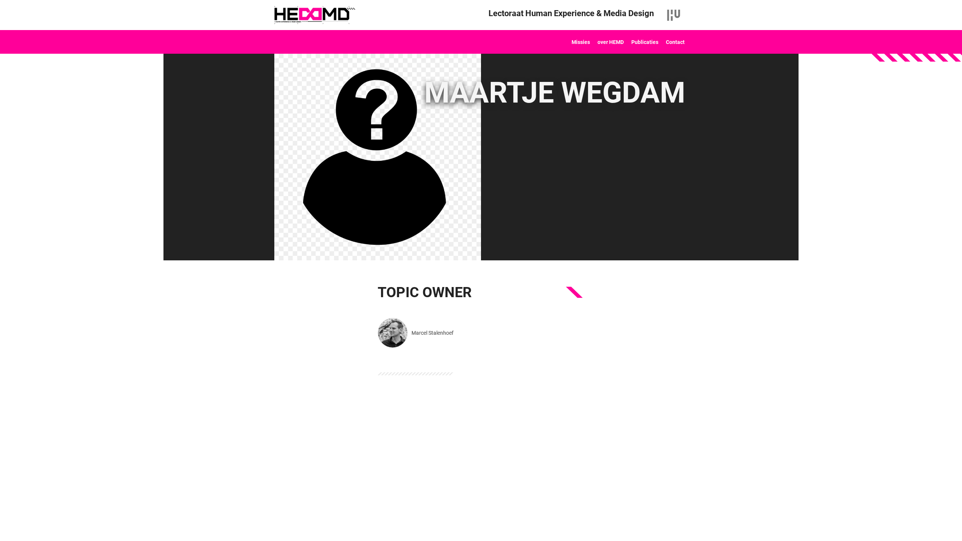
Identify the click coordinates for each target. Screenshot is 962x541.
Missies (581, 42)
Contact (675, 42)
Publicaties (644, 42)
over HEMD (610, 42)
